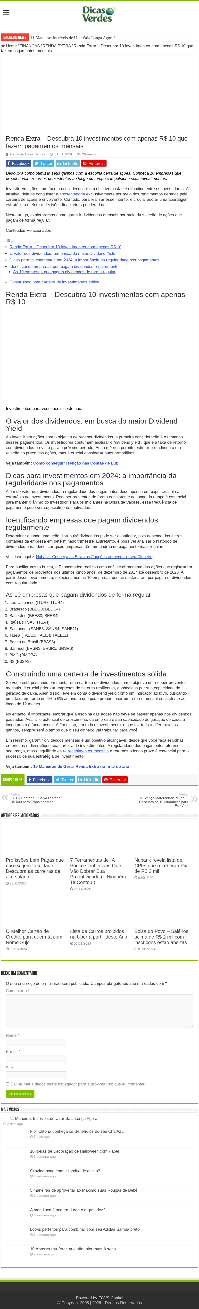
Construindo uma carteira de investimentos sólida (54, 282)
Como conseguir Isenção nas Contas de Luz (75, 463)
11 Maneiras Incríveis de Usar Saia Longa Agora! (73, 37)
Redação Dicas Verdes (27, 154)
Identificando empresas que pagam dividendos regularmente (63, 266)
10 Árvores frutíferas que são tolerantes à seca (73, 1249)
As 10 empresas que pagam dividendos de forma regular (64, 272)
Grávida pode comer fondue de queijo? (65, 1171)
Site (9, 1068)
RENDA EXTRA (56, 46)
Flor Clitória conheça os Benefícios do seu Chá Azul (77, 1131)
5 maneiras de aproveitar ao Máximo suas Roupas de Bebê (83, 1190)
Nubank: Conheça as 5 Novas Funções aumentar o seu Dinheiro (94, 556)
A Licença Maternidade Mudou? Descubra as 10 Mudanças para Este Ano (163, 800)
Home (11, 46)
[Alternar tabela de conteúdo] (9, 241)
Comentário (18, 990)
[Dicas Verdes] (99, 14)
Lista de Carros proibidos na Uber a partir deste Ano (98, 934)
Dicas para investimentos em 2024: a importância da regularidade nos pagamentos (84, 260)
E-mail (13, 1051)
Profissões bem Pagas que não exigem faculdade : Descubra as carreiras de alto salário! (35, 868)
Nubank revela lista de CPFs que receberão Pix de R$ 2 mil (160, 865)
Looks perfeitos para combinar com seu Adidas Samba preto (85, 1229)
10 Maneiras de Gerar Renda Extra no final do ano (81, 766)
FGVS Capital (111, 1298)
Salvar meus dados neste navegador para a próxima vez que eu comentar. (78, 1084)
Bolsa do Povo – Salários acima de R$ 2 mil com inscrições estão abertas (161, 937)
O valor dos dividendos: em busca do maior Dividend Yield (62, 253)
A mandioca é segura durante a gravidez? (67, 1210)
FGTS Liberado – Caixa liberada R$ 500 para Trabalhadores (35, 798)
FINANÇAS (29, 46)
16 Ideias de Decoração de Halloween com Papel (74, 1151)
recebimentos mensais (88, 751)
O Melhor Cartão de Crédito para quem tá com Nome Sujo (34, 937)
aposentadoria (72, 194)
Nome (12, 1035)
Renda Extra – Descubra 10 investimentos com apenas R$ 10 (65, 247)
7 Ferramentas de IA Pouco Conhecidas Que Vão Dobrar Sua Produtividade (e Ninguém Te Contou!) (98, 871)
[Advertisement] (99, 98)
